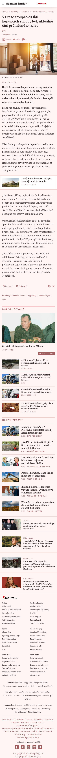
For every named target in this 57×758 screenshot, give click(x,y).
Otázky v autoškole (37, 672)
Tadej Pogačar (35, 616)
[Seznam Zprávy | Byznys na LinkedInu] (40, 747)
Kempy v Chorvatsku (10, 658)
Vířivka (27, 699)
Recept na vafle (36, 646)
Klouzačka (16, 695)
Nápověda (38, 719)
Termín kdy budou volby (11, 616)
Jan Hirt (33, 613)
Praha (22, 296)
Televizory (46, 708)
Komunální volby (9, 623)
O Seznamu (19, 719)
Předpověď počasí (41, 682)
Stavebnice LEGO (45, 705)
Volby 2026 (6, 606)
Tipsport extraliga (9, 639)
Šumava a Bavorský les (11, 665)
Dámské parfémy (12, 708)
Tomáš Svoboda (36, 451)
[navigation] (3, 4)
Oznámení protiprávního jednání (17, 728)
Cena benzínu (23, 686)
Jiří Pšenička (34, 436)
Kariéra (29, 719)
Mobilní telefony (30, 705)
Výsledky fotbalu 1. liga (11, 635)
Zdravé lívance (36, 639)
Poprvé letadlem (8, 661)
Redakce (15, 722)
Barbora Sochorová (39, 467)
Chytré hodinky (20, 712)
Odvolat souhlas (34, 734)
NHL (4, 649)
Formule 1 (6, 646)
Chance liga (6, 632)
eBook (8, 39)
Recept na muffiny (37, 635)
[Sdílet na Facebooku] (49, 286)
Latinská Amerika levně (11, 672)
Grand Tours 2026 (37, 623)
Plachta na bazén (32, 692)
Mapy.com (28, 682)
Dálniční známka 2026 (39, 661)
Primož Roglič (35, 620)
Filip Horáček (35, 479)
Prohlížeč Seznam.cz (43, 728)
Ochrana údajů (37, 722)
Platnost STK (35, 675)
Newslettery (19, 734)
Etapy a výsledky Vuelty (39, 609)
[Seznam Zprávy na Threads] (34, 747)
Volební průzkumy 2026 (11, 609)
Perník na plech (36, 649)
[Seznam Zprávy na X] (23, 747)
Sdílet (18, 39)
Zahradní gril (47, 695)
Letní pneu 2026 (36, 658)
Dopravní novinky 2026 (39, 665)
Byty (4, 299)
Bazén (21, 692)
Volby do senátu (8, 620)
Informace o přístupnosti (27, 725)
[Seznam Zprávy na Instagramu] (28, 747)
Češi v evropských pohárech (41, 686)
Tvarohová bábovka (37, 642)
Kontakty (49, 719)
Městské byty (44, 296)
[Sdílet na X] (53, 286)
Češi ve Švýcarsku (9, 668)
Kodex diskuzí (45, 731)
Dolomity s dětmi (9, 675)
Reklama (25, 722)
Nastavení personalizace (27, 737)
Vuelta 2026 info (36, 606)
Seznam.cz (41, 4)
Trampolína (45, 692)
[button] (28, 59)
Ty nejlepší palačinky (38, 632)
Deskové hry (35, 708)
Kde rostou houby (10, 686)
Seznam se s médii (29, 731)
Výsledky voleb (8, 613)
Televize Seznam (11, 731)
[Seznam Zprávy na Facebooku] (17, 747)
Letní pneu (25, 708)
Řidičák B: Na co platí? (38, 668)
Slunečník (7, 695)
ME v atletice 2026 (9, 642)
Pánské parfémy (34, 712)
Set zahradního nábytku (31, 695)
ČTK (4, 31)
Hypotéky (32, 296)
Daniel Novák (35, 511)
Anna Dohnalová (37, 496)
